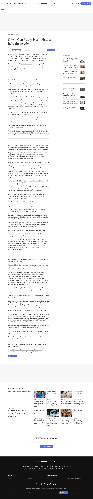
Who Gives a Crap (26, 64)
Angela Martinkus (16, 49)
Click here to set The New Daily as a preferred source (26, 350)
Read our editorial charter (57, 468)
